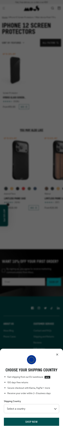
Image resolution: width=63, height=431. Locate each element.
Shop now (31, 422)
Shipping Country (12, 401)
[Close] (57, 354)
